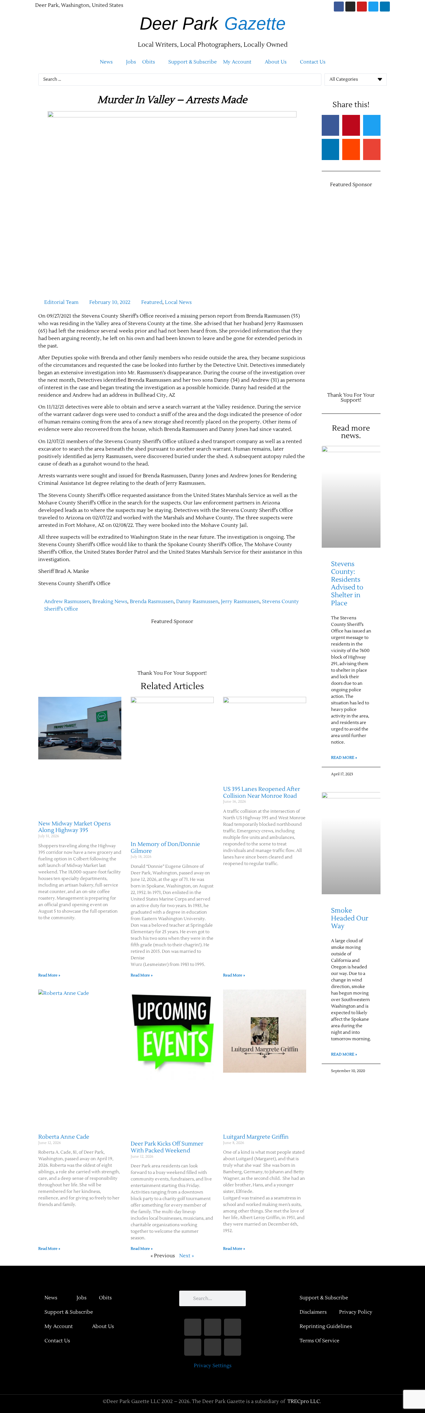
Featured (151, 302)
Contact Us (57, 1341)
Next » (186, 1256)
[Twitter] (373, 7)
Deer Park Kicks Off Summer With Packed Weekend (167, 1147)
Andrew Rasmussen (67, 601)
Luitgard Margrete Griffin (256, 1137)
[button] (110, 62)
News (50, 1298)
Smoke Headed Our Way (349, 918)
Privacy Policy (355, 1312)
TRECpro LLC (303, 1401)
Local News (178, 302)
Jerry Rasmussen (240, 601)
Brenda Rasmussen (152, 601)
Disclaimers (313, 1312)
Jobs (81, 1298)
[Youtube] (362, 7)
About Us (103, 1326)
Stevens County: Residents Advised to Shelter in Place (347, 583)
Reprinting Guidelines (326, 1326)
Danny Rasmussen (197, 601)
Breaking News (109, 601)
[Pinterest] (232, 1347)
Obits (105, 1298)
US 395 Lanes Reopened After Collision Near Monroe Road (261, 793)
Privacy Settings (212, 1366)
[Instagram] (350, 7)
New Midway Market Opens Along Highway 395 (74, 827)
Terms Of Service (319, 1341)
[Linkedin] (385, 7)
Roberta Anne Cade (63, 1137)
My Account (58, 1326)
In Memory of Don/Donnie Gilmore (165, 848)
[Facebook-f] (192, 1327)
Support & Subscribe (68, 1312)
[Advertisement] (151, 644)
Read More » (49, 975)
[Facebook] (339, 7)
